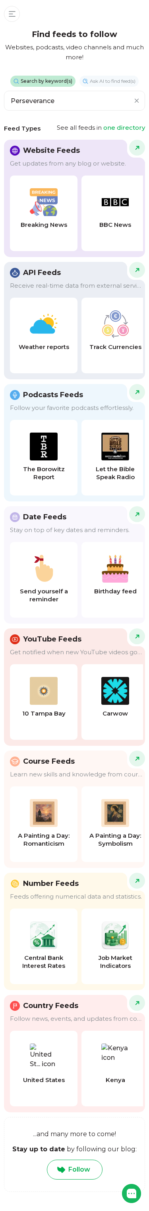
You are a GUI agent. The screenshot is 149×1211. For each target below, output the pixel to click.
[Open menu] (12, 14)
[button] (131, 1193)
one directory (124, 127)
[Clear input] (137, 101)
